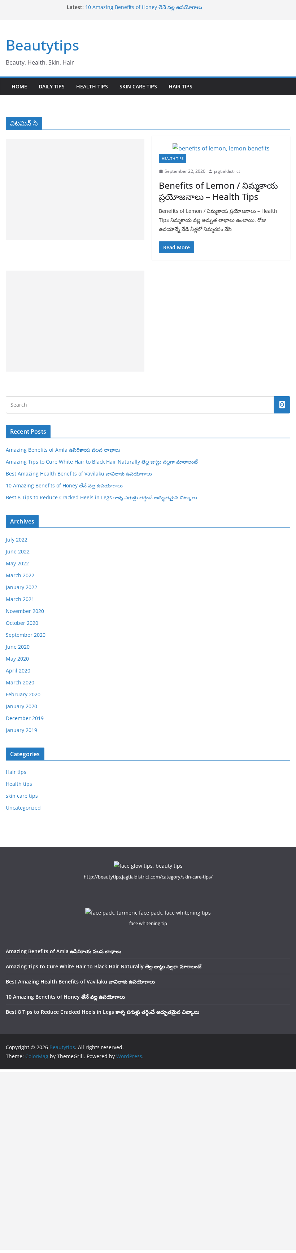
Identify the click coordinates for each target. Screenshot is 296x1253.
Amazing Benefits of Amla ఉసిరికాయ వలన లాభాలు (63, 449)
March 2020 (20, 682)
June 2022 (18, 551)
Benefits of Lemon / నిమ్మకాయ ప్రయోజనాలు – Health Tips (218, 190)
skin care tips (138, 86)
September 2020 (25, 634)
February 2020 (23, 694)
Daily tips (52, 86)
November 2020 (25, 611)
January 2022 (21, 587)
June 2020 (18, 646)
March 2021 (20, 599)
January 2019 (21, 730)
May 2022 (17, 563)
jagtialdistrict (227, 171)
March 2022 (20, 575)
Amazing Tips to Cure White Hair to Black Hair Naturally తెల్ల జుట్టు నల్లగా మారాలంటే (102, 461)
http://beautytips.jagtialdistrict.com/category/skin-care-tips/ (148, 876)
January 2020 (21, 706)
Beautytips (42, 45)
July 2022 (16, 539)
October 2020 (22, 622)
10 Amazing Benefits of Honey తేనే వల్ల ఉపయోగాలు (143, 7)
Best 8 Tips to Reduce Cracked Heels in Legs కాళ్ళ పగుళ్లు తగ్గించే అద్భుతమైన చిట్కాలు (101, 497)
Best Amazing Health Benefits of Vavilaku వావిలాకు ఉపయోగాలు (79, 473)
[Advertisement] (75, 189)
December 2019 (25, 718)
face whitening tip (148, 923)
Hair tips (180, 86)
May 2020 (17, 658)
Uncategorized (23, 807)
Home (19, 86)
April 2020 (18, 670)
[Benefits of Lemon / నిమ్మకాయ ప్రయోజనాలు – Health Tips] (221, 148)
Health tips (92, 86)
